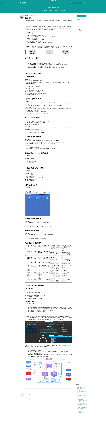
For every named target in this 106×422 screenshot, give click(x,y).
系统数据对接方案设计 (81, 388)
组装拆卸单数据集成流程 (82, 407)
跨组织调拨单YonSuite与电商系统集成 (82, 398)
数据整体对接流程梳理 (81, 408)
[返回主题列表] (1, 3)
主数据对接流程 (80, 390)
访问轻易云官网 (53, 0)
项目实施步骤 (80, 411)
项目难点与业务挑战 (80, 387)
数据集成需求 (79, 385)
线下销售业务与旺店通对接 (82, 392)
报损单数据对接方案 (81, 403)
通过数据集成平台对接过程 (82, 409)
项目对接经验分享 (81, 412)
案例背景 (78, 384)
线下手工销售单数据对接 (82, 394)
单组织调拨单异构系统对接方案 (82, 401)
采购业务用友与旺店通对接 (82, 396)
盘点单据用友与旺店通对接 (82, 405)
